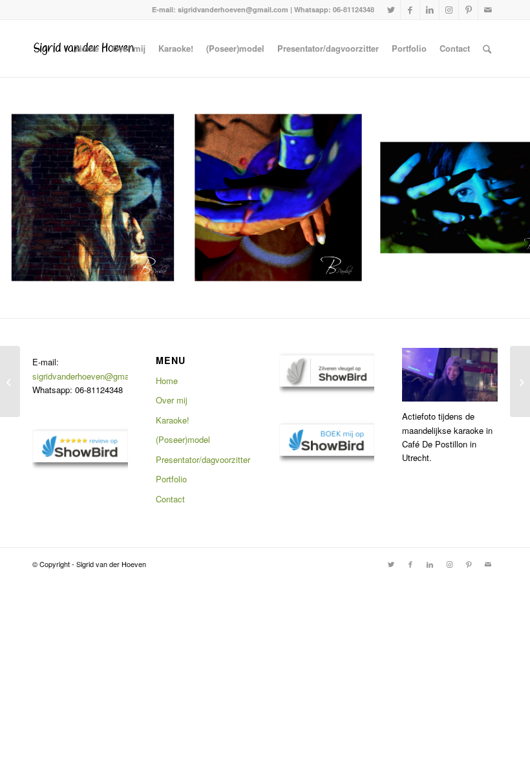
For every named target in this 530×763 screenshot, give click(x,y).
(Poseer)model (183, 439)
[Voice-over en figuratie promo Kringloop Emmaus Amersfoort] (520, 381)
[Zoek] (487, 48)
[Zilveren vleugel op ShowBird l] (327, 383)
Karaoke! (172, 420)
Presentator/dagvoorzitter (203, 459)
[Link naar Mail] (488, 9)
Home (167, 380)
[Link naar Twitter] (390, 9)
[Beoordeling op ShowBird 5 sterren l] (80, 459)
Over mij (171, 400)
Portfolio (171, 479)
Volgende (501, 197)
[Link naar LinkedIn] (429, 9)
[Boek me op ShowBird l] (327, 452)
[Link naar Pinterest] (468, 9)
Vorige (29, 197)
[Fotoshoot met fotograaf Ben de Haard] (10, 381)
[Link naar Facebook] (410, 9)
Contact (170, 499)
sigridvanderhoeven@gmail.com (92, 376)
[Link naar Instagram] (449, 9)
